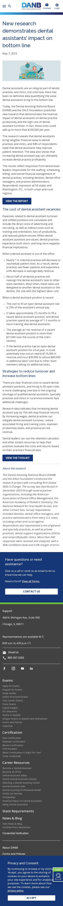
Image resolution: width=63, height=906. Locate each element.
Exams (7, 680)
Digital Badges (10, 707)
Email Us (13, 652)
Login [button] (57, 8)
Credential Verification (15, 833)
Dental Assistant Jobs (13, 786)
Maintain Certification (13, 741)
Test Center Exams (12, 700)
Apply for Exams (11, 685)
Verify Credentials (11, 756)
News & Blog (12, 818)
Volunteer (7, 725)
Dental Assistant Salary (14, 775)
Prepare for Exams (12, 689)
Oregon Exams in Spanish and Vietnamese (24, 718)
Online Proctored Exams (15, 696)
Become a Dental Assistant (17, 768)
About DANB (10, 847)
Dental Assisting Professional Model (21, 790)
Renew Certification (12, 745)
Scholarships (9, 797)
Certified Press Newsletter (16, 827)
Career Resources (16, 762)
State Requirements (18, 811)
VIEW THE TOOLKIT (18, 458)
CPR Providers (9, 748)
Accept (31, 898)
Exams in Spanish (11, 714)
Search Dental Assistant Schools (19, 779)
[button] (58, 876)
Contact (47, 8)
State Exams (9, 704)
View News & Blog (12, 823)
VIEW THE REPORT (18, 201)
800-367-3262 (16, 657)
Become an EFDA (11, 771)
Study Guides (9, 693)
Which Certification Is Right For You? (21, 752)
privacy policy (16, 890)
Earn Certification (11, 737)
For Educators (9, 711)
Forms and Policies (12, 722)
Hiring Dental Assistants (15, 804)
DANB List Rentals (12, 793)
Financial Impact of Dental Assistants (22, 800)
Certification (12, 732)
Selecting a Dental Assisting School (21, 782)
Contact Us (31, 591)
